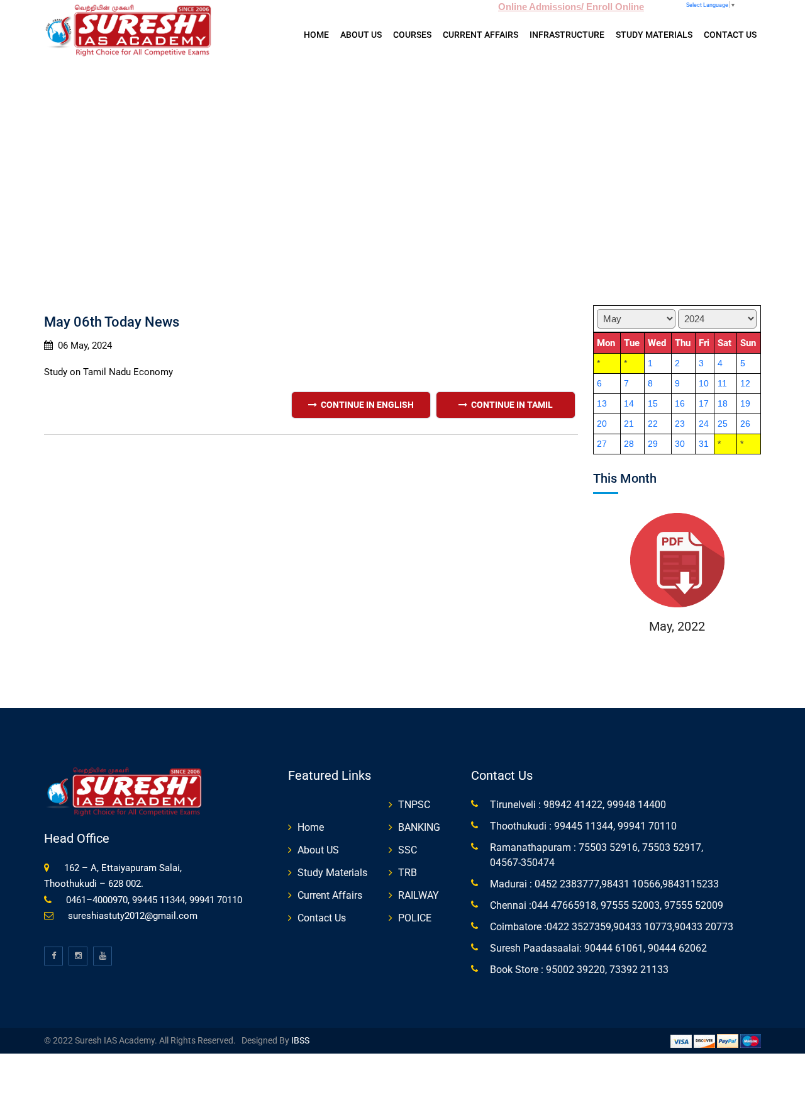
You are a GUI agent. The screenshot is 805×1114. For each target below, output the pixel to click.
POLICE (414, 918)
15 (653, 403)
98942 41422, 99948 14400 (603, 805)
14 (629, 403)
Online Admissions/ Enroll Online (571, 6)
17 (704, 403)
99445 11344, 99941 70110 (614, 826)
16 (680, 403)
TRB (407, 873)
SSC (407, 850)
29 (653, 444)
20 (602, 424)
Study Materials (654, 35)
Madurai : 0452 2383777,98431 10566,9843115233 (604, 884)
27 (602, 444)
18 (723, 403)
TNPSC (414, 805)
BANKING (419, 827)
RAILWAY (418, 895)
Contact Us (730, 35)
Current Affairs (480, 35)
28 (629, 444)
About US (318, 850)
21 (629, 424)
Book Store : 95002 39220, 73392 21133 (579, 970)
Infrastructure (567, 35)
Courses (412, 35)
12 (745, 383)
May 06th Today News (111, 322)
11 (722, 383)
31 (704, 444)
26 (745, 424)
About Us (361, 35)
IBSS (299, 1040)
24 (704, 424)
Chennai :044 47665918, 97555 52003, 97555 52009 (606, 905)
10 (704, 383)
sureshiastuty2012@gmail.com (132, 915)
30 (680, 444)
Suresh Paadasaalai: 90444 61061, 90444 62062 (598, 948)
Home (316, 35)
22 (653, 424)
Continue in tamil (510, 405)
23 (680, 424)
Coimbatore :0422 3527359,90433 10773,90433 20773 (611, 927)
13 (602, 403)
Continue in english (365, 405)
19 (745, 403)
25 (723, 424)
